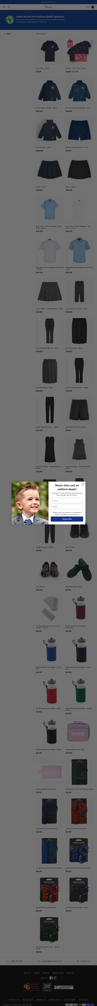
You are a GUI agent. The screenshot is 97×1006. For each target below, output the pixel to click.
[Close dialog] (83, 484)
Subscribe (67, 519)
